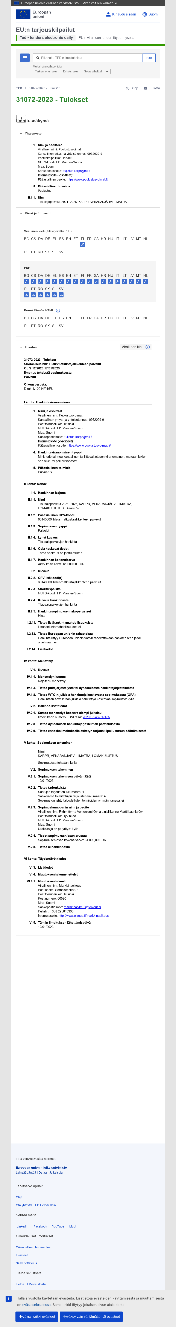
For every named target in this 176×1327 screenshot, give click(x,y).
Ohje (19, 1197)
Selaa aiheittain (94, 71)
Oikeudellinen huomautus (33, 1247)
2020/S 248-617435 (96, 717)
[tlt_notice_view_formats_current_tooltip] (148, 347)
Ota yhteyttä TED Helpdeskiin (36, 1205)
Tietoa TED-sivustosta (31, 1284)
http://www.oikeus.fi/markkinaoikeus (84, 915)
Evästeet (22, 1255)
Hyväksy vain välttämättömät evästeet (91, 1316)
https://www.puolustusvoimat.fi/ (87, 179)
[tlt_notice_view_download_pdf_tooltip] (26, 281)
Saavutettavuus (26, 1263)
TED (19, 88)
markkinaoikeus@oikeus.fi (82, 907)
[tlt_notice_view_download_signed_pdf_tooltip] (82, 244)
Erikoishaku (70, 71)
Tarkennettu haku (46, 71)
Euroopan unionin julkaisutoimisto (41, 1167)
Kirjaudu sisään (124, 14)
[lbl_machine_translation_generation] (58, 311)
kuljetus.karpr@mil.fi (76, 171)
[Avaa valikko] (21, 118)
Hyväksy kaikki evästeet (36, 1316)
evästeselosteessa (36, 1305)
